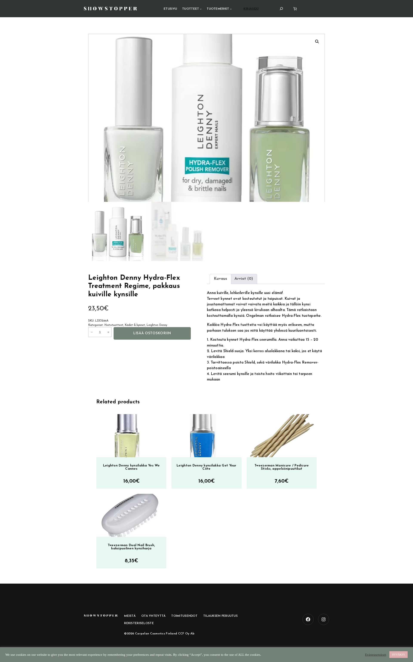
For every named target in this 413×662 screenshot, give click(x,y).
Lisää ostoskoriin (152, 333)
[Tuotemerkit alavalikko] (231, 9)
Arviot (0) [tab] (243, 279)
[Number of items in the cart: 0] (295, 8)
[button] (317, 41)
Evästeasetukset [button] (375, 654)
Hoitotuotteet (113, 325)
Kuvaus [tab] (220, 279)
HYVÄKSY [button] (398, 654)
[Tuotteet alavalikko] (201, 9)
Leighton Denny (156, 325)
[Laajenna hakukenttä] (281, 8)
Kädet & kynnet (135, 325)
